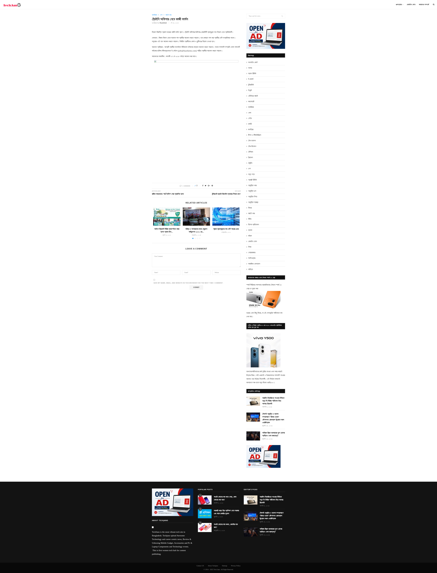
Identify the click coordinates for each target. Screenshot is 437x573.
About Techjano (213, 566)
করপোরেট (251, 101)
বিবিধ (249, 219)
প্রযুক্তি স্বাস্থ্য (253, 202)
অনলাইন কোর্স (252, 62)
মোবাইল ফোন (411, 4)
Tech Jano (217, 569)
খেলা (249, 113)
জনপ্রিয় (250, 129)
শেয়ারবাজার (251, 252)
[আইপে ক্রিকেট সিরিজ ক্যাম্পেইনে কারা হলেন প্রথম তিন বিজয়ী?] (166, 216)
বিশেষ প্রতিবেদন (253, 224)
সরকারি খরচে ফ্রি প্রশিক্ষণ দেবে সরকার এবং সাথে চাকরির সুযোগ (226, 512)
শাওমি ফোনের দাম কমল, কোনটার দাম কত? (226, 525)
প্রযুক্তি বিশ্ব (252, 196)
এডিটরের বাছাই (253, 96)
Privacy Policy (235, 566)
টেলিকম (250, 152)
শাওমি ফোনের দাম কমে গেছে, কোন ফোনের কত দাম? (225, 498)
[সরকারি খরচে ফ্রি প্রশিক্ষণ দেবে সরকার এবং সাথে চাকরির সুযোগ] (205, 513)
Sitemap (224, 566)
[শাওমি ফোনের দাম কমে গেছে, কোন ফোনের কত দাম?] (205, 500)
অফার (250, 68)
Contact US (200, 566)
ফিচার (250, 208)
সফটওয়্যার (251, 258)
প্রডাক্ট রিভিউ (252, 180)
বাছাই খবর (168, 15)
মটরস (250, 236)
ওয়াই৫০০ (270, 382)
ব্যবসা (250, 230)
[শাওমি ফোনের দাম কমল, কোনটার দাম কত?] (205, 527)
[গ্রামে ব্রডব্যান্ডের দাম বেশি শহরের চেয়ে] (226, 216)
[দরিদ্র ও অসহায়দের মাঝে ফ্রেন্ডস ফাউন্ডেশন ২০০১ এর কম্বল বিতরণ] (196, 216)
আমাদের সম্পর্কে (424, 4)
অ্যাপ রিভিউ (252, 73)
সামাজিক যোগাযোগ (254, 264)
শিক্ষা (249, 247)
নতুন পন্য (251, 174)
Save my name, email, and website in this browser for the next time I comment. (188, 283)
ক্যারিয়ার (154, 15)
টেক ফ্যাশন (252, 140)
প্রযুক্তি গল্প (252, 191)
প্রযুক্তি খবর (252, 185)
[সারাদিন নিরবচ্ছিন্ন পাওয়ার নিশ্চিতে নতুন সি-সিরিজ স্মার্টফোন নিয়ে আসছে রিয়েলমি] (253, 401)
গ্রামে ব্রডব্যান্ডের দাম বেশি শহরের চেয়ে (226, 229)
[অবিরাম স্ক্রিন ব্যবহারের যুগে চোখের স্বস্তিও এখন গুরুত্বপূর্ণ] (253, 435)
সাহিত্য (250, 269)
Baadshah (163, 23)
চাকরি (250, 124)
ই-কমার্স (250, 79)
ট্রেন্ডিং (250, 163)
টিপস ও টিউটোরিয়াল (254, 135)
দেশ (161, 15)
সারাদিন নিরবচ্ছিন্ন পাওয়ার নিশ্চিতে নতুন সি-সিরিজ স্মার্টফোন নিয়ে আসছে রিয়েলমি (273, 401)
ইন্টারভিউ (251, 85)
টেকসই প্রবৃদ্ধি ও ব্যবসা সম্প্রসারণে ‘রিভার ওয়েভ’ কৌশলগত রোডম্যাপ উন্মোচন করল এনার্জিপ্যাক (273, 418)
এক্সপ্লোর (399, 4)
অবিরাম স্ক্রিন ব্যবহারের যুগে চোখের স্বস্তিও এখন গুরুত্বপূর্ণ (273, 434)
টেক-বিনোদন (252, 146)
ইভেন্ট (250, 90)
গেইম (250, 118)
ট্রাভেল (250, 157)
